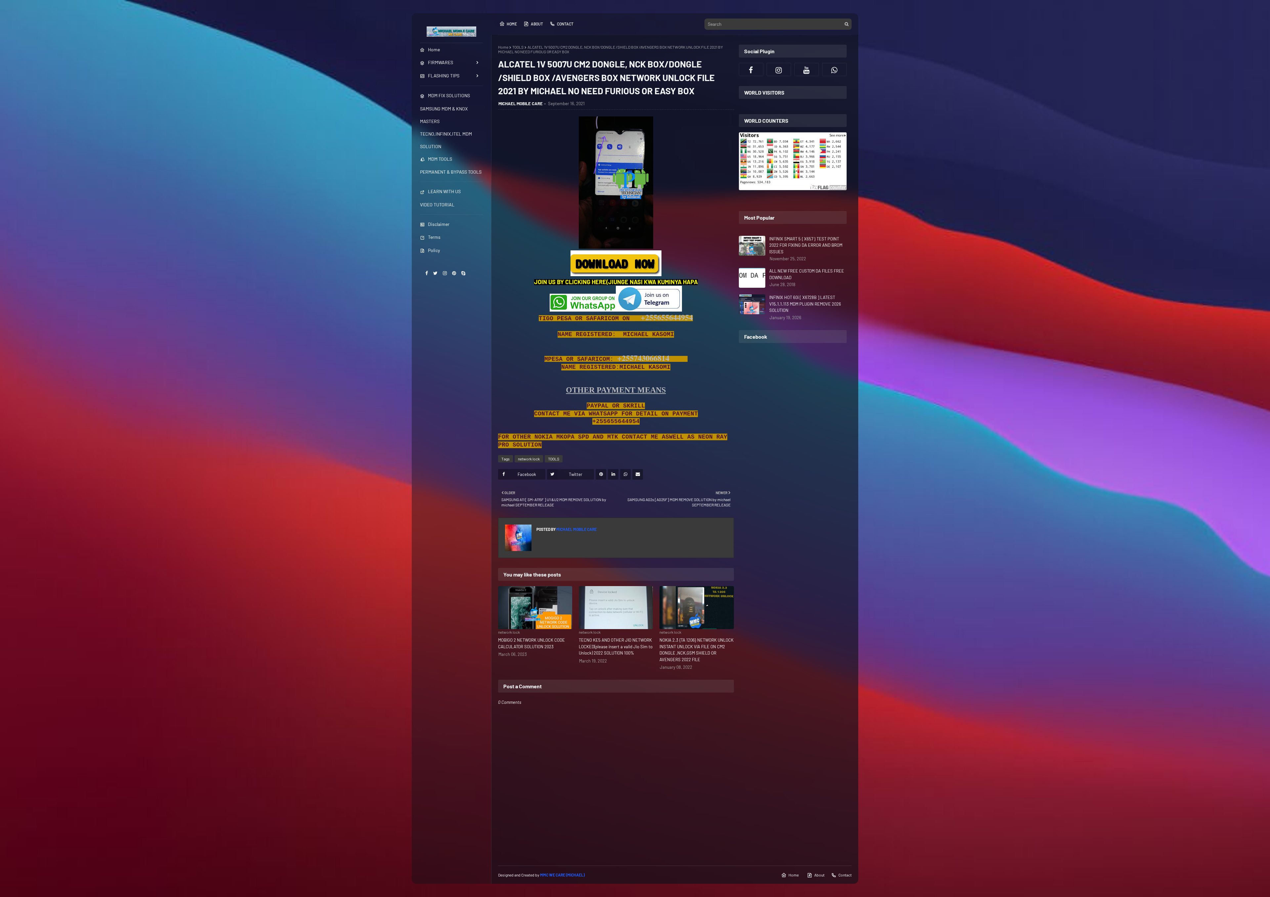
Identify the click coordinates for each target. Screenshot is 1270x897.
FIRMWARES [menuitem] (440, 62)
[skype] (463, 273)
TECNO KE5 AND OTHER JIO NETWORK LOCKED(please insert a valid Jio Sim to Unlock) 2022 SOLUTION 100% (616, 646)
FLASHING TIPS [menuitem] (443, 75)
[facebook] (426, 273)
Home (512, 23)
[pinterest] (454, 273)
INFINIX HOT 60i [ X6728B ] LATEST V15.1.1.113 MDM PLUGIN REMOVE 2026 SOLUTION (805, 304)
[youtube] (806, 69)
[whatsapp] (834, 69)
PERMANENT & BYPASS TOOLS (451, 172)
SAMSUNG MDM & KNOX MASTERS (444, 115)
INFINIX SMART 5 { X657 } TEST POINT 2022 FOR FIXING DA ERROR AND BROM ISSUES (805, 245)
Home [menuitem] (434, 49)
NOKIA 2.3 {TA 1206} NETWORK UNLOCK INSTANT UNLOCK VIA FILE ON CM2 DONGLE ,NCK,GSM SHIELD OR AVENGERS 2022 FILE (696, 649)
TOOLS (518, 47)
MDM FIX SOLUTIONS (449, 95)
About (537, 23)
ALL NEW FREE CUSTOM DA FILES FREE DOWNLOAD (806, 274)
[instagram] (445, 273)
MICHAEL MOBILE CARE (520, 103)
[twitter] (435, 273)
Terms (434, 237)
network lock (529, 458)
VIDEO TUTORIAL (437, 204)
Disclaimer (438, 224)
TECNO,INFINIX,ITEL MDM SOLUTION (446, 140)
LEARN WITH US (444, 191)
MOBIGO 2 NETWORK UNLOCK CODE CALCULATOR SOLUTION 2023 (531, 643)
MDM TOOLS (440, 159)
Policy (434, 250)
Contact (565, 23)
